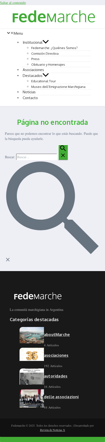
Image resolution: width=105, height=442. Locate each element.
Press (35, 59)
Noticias (29, 92)
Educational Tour (43, 81)
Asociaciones (33, 69)
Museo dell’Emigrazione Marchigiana (58, 87)
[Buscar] (63, 152)
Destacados (32, 75)
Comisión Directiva (45, 53)
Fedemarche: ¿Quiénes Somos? (54, 48)
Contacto (30, 97)
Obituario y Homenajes (48, 64)
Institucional (32, 42)
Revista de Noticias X (52, 430)
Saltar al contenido (13, 2)
